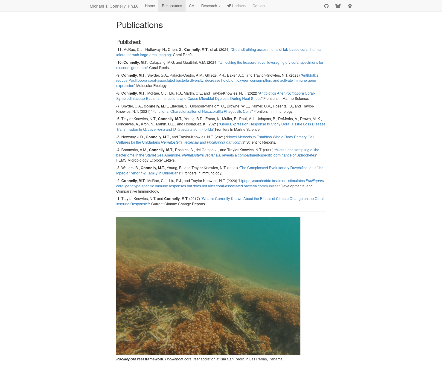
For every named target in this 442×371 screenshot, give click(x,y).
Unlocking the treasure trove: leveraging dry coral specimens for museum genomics (219, 65)
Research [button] (209, 5)
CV (191, 5)
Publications (172, 5)
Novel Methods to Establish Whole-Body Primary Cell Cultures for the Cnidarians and (215, 139)
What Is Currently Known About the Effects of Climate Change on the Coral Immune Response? (220, 201)
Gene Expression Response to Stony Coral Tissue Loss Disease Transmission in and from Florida (221, 126)
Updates (238, 5)
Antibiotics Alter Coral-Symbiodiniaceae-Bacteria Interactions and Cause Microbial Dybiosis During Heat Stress (215, 95)
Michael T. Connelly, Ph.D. (114, 6)
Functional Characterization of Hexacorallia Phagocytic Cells (201, 111)
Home (150, 5)
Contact (259, 5)
